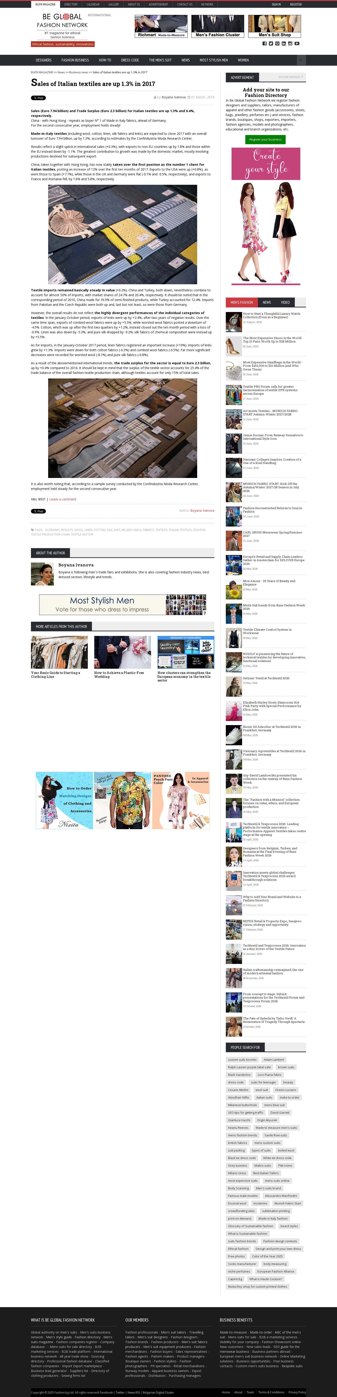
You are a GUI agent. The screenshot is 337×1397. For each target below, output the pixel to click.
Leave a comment (62, 499)
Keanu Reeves (238, 1128)
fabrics (148, 530)
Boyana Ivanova (174, 97)
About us (134, 4)
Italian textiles (180, 530)
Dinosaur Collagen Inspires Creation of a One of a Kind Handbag (272, 461)
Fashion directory (87, 1337)
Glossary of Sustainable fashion (250, 1226)
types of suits (261, 1150)
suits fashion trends (242, 1241)
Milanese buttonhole (242, 1105)
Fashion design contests (280, 1241)
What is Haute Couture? (265, 1279)
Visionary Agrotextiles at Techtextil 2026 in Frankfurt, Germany (274, 753)
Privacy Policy (297, 1392)
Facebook (264, 43)
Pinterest (277, 43)
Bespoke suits (292, 1366)
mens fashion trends (242, 1135)
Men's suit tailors (173, 1332)
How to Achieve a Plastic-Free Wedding (119, 675)
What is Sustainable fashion (247, 1233)
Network (207, 4)
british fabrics (237, 1143)
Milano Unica (131, 530)
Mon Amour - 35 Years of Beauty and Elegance (269, 583)
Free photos (236, 1256)
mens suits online (277, 1181)
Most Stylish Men (214, 60)
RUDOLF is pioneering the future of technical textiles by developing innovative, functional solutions (274, 657)
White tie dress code (277, 1158)
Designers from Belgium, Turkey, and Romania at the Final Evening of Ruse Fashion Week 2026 (270, 851)
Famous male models (243, 1196)
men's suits (68, 1332)
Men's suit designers (153, 1337)
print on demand (239, 1218)
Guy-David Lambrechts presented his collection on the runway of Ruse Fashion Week (272, 778)
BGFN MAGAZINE (42, 72)
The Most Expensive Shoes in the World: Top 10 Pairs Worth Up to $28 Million (272, 340)
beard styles (289, 1226)
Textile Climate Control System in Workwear (267, 631)
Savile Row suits (276, 1135)
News (186, 60)
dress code (236, 1082)
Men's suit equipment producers (167, 1347)
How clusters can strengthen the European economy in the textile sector (183, 677)
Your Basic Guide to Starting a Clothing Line (55, 675)
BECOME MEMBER (289, 77)
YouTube (297, 43)
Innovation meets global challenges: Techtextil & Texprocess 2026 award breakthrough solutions (269, 876)
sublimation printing (276, 1211)
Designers (44, 60)
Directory (71, 4)
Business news (78, 72)
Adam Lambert (274, 1059)
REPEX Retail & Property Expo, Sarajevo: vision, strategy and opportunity (272, 923)
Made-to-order (261, 1332)
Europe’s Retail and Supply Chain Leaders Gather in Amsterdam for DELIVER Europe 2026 (274, 560)
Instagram (290, 43)
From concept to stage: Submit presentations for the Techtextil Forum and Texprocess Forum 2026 (273, 997)
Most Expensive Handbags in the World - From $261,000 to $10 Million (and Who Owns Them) (272, 365)
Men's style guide (59, 1337)
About (238, 1392)
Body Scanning (238, 1188)
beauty (288, 1082)
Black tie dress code (242, 1158)
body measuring (275, 1264)
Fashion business (75, 60)
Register (296, 4)
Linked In (284, 43)
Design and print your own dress (278, 1249)
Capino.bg (235, 1279)
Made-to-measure (233, 1332)
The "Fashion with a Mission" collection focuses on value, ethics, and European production (271, 803)
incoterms (260, 1203)
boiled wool (286, 1150)
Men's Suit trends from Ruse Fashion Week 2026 (274, 607)
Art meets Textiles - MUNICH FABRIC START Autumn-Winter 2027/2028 (270, 413)
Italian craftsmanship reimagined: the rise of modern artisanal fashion (273, 971)
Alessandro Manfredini (281, 1196)
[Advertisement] (122, 720)
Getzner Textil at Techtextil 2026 (266, 678)
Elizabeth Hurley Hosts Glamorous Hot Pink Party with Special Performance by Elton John (272, 706)
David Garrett (280, 1112)
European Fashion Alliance (275, 1271)
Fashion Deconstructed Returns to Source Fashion (272, 510)
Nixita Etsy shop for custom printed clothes (257, 1286)
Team (250, 1392)
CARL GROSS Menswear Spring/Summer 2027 (272, 534)
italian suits (264, 1097)
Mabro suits (262, 1165)
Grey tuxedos (237, 1165)
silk (110, 530)
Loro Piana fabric (270, 1075)
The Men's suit (160, 60)
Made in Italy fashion (273, 1218)
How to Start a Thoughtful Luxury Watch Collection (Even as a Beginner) (271, 315)
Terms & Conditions (271, 1392)
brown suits (286, 1067)
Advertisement (158, 4)
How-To (105, 60)
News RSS (134, 1392)
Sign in (276, 4)
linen (88, 530)
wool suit (262, 1090)
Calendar (93, 4)
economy (52, 530)
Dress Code (130, 60)
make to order (289, 1097)
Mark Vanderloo (239, 1075)
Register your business (265, 139)
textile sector (82, 534)
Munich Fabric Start (288, 1203)
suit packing (236, 1150)
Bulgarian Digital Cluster (158, 1392)
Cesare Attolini (238, 1090)
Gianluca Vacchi (239, 1120)
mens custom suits (267, 1143)
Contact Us (184, 4)
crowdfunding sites (241, 1211)
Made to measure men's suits (276, 1128)
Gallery (113, 4)
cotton (99, 530)
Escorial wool (237, 1203)
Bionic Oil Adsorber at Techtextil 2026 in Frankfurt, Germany (272, 728)
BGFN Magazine (45, 4)
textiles (161, 530)
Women (243, 60)
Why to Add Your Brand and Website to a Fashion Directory (272, 899)
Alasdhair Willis (238, 1097)
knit (117, 530)
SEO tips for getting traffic (245, 1112)
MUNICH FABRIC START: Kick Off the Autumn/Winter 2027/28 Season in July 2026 (271, 487)
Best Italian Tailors (266, 1173)
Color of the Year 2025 (267, 1256)
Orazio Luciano (285, 1090)
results (67, 530)
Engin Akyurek (267, 1120)
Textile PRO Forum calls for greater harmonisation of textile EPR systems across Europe (270, 390)
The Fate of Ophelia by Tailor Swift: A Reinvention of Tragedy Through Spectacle (274, 1020)
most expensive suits (243, 1181)
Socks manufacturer (242, 1264)
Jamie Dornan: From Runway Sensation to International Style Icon (273, 437)
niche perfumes (239, 1271)
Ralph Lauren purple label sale (249, 1067)
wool (79, 530)
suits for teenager (263, 1082)
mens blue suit (274, 1105)
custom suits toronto (242, 1059)
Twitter (271, 43)
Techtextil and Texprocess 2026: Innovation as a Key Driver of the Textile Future (274, 947)
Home (226, 1392)
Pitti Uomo (285, 1165)
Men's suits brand (268, 1188)
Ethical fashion (238, 1249)
